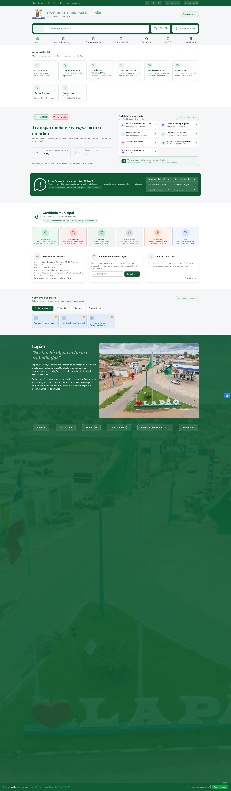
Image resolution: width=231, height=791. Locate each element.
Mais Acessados (44, 308)
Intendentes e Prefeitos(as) (155, 427)
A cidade (40, 427)
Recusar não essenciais (198, 787)
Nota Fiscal (190, 42)
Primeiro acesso (181, 190)
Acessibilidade (187, 28)
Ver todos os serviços (186, 298)
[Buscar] (38, 29)
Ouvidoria (146, 42)
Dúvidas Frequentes (157, 184)
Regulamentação (181, 184)
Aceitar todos (220, 787)
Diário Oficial (121, 42)
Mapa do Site (38, 3)
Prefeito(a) (91, 427)
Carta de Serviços (63, 42)
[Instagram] (155, 28)
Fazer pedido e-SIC (157, 179)
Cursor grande (191, 3)
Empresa (79, 308)
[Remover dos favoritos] (56, 317)
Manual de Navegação (70, 3)
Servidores (96, 308)
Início (37, 42)
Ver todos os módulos (186, 117)
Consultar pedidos (182, 179)
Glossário (52, 3)
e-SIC (168, 42)
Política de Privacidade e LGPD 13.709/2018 (52, 787)
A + (159, 3)
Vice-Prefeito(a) (119, 427)
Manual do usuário (157, 190)
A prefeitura (66, 427)
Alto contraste (172, 3)
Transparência (93, 42)
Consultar (131, 274)
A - (147, 3)
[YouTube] (166, 28)
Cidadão (63, 308)
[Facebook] (160, 28)
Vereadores (189, 427)
